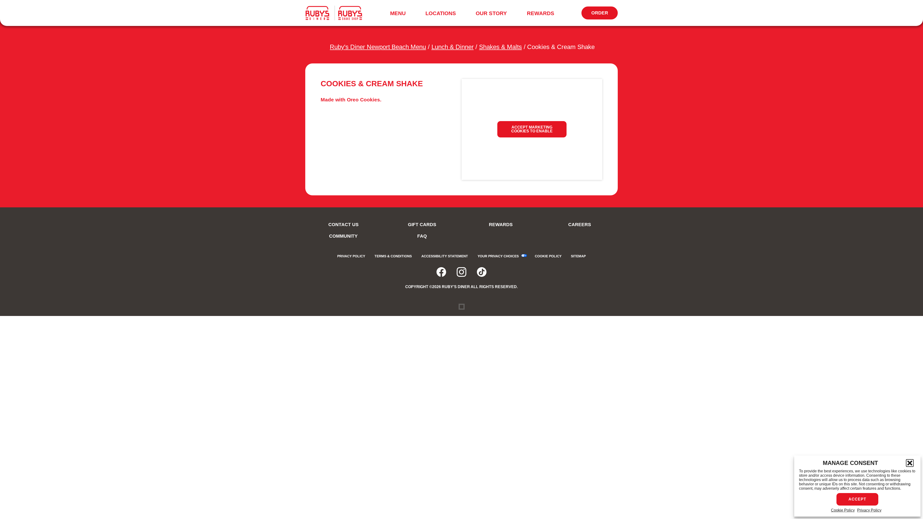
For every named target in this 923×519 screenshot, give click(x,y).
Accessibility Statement (444, 256)
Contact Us (343, 224)
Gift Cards (422, 224)
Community (343, 236)
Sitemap (578, 256)
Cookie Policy (843, 510)
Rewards (540, 13)
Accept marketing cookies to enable (532, 129)
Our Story (491, 13)
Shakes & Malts (500, 46)
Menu (399, 14)
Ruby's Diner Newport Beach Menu (378, 46)
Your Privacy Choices (498, 256)
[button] (909, 463)
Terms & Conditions (393, 256)
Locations (440, 13)
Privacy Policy (869, 510)
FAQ (422, 236)
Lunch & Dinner (452, 46)
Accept (857, 499)
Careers (579, 224)
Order (604, 14)
